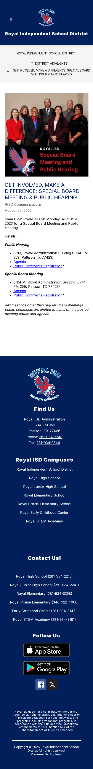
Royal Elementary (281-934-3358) (44, 593)
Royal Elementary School (44, 495)
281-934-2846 (48, 443)
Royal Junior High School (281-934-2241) (44, 585)
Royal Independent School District (46, 53)
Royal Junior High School (44, 486)
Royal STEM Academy (44, 521)
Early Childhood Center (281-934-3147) (44, 611)
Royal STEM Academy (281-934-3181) (44, 619)
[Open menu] (11, 19)
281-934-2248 (51, 437)
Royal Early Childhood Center (44, 512)
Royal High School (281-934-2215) (44, 576)
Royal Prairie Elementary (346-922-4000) (44, 602)
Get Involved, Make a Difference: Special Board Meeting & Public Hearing (51, 72)
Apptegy (56, 754)
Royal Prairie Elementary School (44, 504)
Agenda (19, 262)
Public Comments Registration (38, 266)
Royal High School (44, 478)
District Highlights (51, 63)
